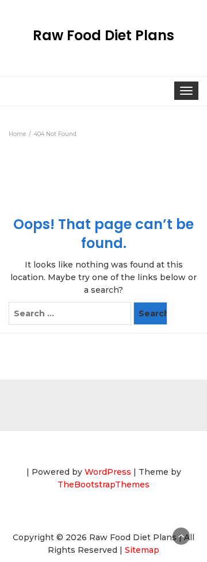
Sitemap (142, 550)
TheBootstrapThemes (103, 484)
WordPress (108, 472)
